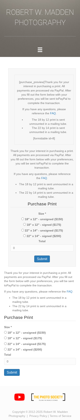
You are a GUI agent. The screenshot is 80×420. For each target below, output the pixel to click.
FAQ (53, 113)
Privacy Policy (38, 416)
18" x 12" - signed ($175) (43, 224)
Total (42, 241)
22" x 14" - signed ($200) (43, 236)
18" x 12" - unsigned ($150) (43, 219)
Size (42, 213)
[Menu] (40, 50)
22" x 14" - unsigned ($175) (43, 230)
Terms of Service (60, 416)
